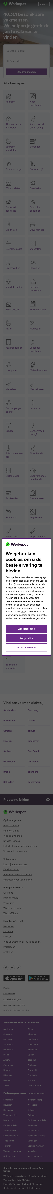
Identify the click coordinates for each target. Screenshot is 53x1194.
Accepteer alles (26, 628)
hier (23, 611)
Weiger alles (26, 638)
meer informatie (39, 615)
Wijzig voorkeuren (26, 647)
